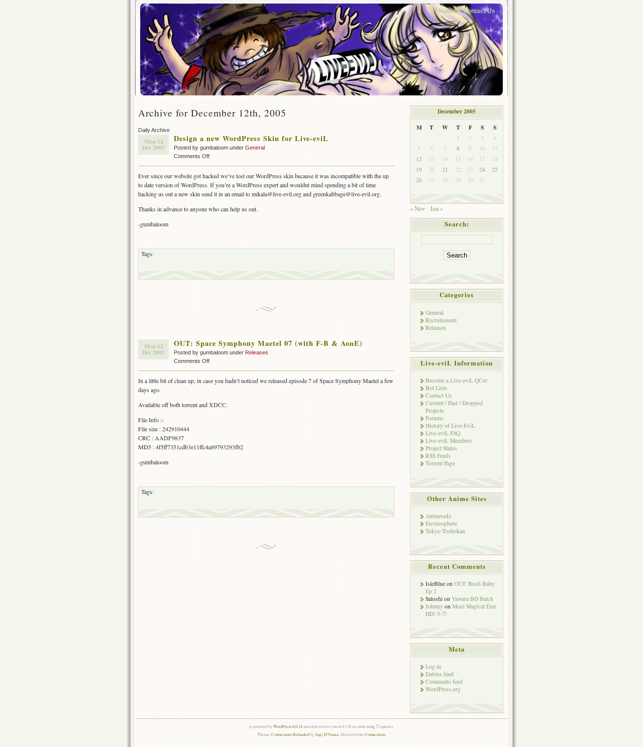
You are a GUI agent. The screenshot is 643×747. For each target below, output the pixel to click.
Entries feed (439, 674)
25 (495, 169)
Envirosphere (441, 523)
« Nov (417, 208)
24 (482, 169)
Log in (433, 666)
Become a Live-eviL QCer (456, 380)
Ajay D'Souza (327, 734)
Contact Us (479, 11)
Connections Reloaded (290, 734)
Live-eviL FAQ (442, 433)
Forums (434, 418)
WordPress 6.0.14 (287, 726)
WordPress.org (443, 689)
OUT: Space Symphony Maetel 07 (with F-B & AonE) (268, 343)
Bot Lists (436, 388)
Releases (256, 352)
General (255, 148)
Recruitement (441, 320)
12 (419, 159)
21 (445, 169)
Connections (375, 734)
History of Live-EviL (450, 425)
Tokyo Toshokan (445, 531)
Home (447, 11)
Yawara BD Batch (472, 598)
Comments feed (444, 681)
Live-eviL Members (448, 440)
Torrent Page (440, 463)
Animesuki (438, 516)
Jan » (436, 208)
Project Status (441, 448)
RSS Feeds (438, 455)
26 (419, 180)
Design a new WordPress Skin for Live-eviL (251, 138)
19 (419, 169)
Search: (457, 223)
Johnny (434, 606)
